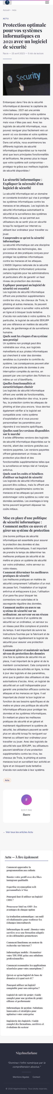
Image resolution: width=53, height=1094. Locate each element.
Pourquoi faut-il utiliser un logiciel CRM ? (25, 898)
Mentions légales (21, 1077)
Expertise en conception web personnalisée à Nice (21, 888)
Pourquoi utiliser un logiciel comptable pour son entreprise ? (23, 987)
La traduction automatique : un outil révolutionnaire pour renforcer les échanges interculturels (25, 919)
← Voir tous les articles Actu (18, 832)
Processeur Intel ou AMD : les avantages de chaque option (22, 908)
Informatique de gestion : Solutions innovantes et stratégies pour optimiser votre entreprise (25, 1011)
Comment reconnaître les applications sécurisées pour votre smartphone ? (26, 967)
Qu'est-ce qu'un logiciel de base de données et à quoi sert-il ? (24, 977)
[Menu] (47, 2)
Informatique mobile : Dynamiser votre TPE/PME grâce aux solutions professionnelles (25, 955)
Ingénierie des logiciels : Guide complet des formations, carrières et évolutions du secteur (25, 1024)
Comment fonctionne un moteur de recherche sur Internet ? (25, 944)
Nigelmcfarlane (26, 1053)
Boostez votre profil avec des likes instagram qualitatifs (24, 878)
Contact (36, 1077)
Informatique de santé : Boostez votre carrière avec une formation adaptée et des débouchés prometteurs (26, 932)
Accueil (6, 10)
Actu (14, 10)
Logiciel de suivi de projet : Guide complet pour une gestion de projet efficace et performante (24, 998)
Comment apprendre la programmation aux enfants (21, 869)
